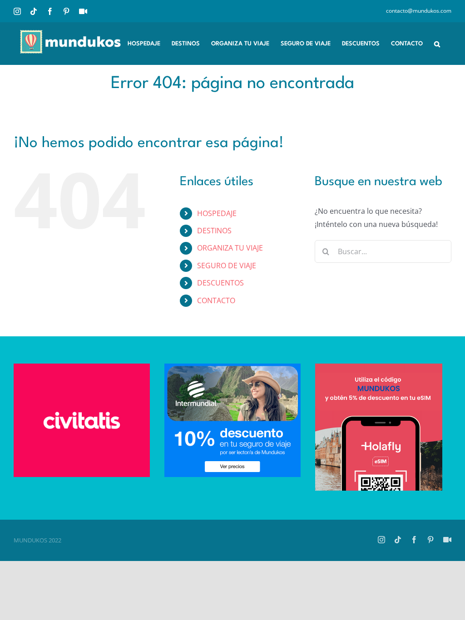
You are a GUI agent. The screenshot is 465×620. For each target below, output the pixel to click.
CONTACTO (216, 300)
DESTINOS (214, 231)
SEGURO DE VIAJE (226, 266)
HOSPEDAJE (217, 213)
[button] (437, 43)
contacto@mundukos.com (418, 11)
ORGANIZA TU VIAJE (230, 248)
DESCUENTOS (220, 283)
